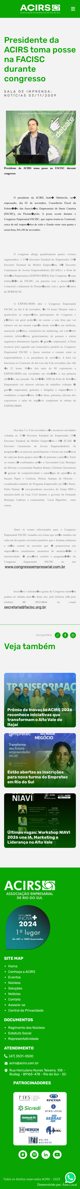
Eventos (14, 977)
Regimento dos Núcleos (26, 1028)
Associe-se (16, 1005)
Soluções (15, 988)
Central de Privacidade (25, 1010)
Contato (14, 999)
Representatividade (23, 1039)
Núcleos (14, 983)
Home (12, 966)
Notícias (14, 994)
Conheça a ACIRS (21, 972)
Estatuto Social (19, 1033)
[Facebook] (65, 635)
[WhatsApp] (73, 635)
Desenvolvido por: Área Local (57, 1184)
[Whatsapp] (70, 1178)
